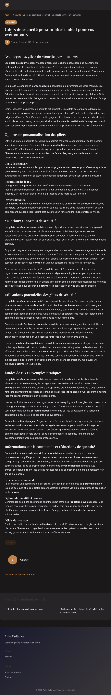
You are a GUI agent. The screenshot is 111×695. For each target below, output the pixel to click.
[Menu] (103, 5)
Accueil (8, 15)
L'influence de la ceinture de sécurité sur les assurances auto (82, 611)
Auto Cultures (14, 636)
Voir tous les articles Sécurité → (21, 574)
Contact (8, 677)
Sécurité (17, 15)
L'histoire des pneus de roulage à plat (25, 609)
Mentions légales (13, 672)
